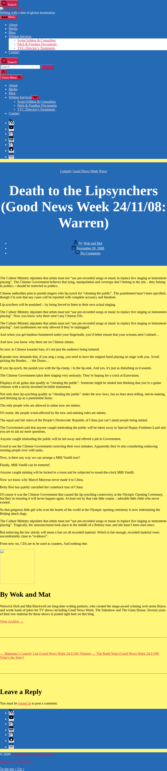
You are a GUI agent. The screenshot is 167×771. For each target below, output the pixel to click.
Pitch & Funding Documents (37, 44)
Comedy (66, 171)
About (13, 25)
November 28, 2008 (90, 248)
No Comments (90, 253)
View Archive (11, 621)
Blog (12, 32)
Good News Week (85, 171)
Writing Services (20, 36)
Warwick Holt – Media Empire (32, 754)
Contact (14, 52)
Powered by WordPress (16, 761)
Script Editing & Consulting (36, 40)
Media (13, 28)
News (103, 171)
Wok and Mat (93, 243)
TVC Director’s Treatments (36, 48)
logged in (24, 703)
